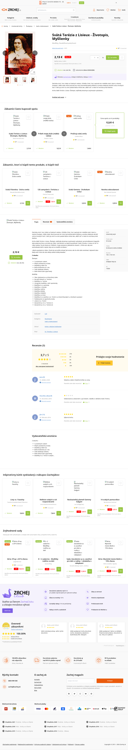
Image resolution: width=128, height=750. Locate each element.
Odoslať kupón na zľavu (64, 385)
